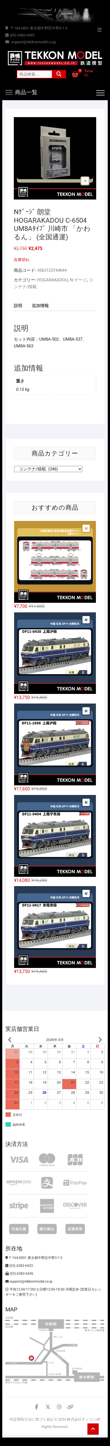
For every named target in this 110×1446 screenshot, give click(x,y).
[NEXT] (99, 1039)
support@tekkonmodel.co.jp (33, 42)
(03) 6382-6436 (21, 1274)
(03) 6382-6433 (20, 1266)
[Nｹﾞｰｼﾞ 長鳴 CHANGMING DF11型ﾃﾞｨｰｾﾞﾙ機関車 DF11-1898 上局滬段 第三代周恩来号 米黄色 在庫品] (55, 744)
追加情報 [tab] (40, 305)
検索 (59, 74)
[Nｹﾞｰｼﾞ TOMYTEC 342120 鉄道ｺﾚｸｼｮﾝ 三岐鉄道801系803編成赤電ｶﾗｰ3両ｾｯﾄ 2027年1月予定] (55, 562)
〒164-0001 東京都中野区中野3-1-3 (38, 28)
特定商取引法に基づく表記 (32, 1419)
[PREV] (10, 1039)
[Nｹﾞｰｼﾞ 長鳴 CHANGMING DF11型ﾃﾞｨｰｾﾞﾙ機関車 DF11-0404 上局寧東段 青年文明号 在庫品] (55, 836)
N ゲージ (78, 279)
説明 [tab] (18, 305)
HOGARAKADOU (52, 279)
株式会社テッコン (81, 1419)
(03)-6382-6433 (22, 35)
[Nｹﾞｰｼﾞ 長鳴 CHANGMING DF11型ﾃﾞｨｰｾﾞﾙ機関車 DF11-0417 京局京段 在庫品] (55, 927)
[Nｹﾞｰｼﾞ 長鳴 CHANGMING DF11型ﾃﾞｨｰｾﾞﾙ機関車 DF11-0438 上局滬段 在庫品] (55, 653)
